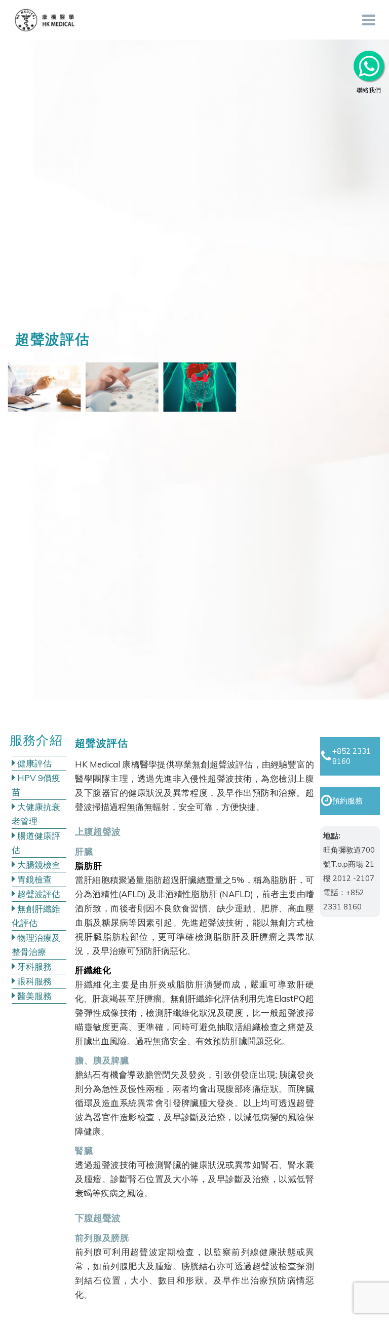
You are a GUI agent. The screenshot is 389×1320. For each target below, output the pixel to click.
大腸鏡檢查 (37, 864)
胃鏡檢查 (33, 879)
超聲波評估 (37, 894)
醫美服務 (33, 996)
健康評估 (33, 763)
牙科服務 (33, 966)
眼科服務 (33, 981)
